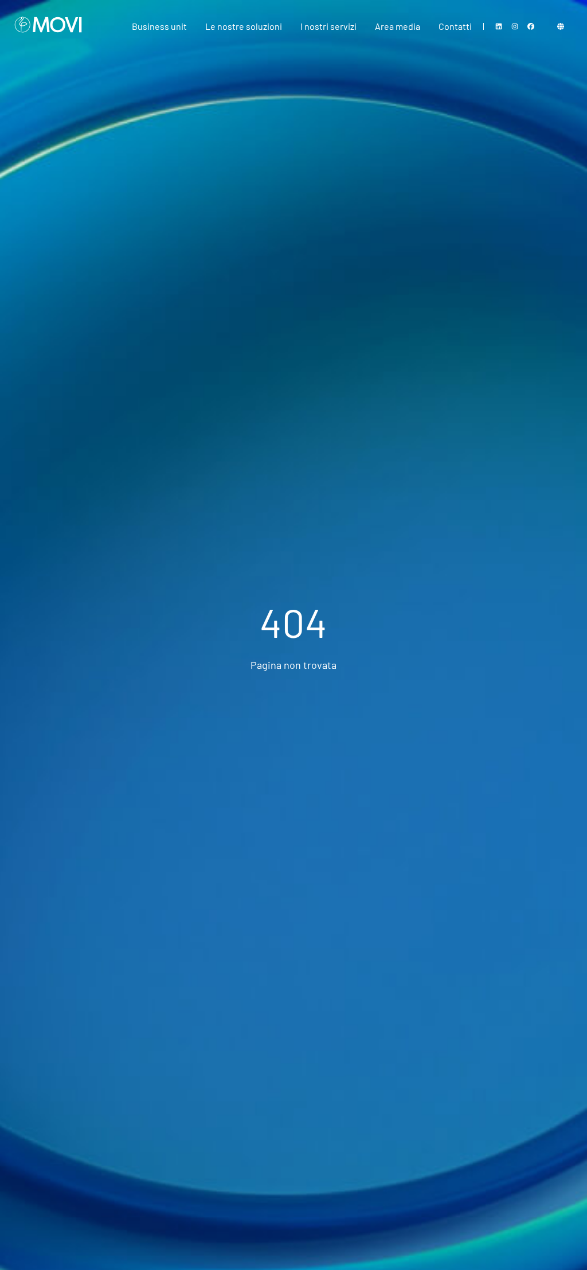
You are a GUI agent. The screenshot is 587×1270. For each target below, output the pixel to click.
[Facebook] (530, 26)
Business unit (159, 26)
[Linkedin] (498, 26)
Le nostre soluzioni (243, 26)
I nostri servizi (328, 26)
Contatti (455, 26)
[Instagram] (514, 26)
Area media (397, 26)
